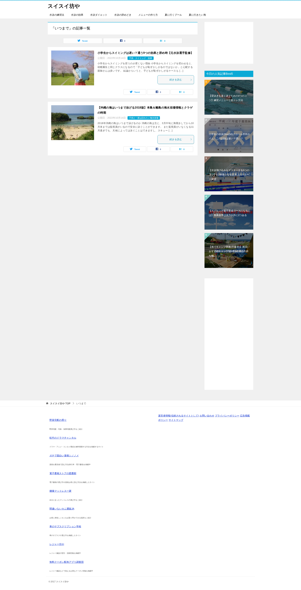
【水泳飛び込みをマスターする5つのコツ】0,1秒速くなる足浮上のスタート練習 (229, 174)
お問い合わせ (207, 415)
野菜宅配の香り (58, 420)
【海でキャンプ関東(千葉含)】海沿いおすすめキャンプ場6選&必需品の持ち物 (229, 251)
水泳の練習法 (56, 14)
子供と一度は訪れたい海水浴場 (143, 118)
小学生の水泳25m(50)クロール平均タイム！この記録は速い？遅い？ (229, 136)
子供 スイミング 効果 (140, 58)
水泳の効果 (77, 14)
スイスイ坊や (64, 6)
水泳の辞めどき (122, 14)
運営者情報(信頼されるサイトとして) (178, 415)
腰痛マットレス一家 (60, 490)
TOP (60, 403)
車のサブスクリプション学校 (65, 526)
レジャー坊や (56, 544)
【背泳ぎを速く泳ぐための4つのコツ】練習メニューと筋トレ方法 (228, 98)
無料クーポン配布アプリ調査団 (66, 562)
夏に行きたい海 (197, 14)
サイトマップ (176, 420)
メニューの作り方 (148, 14)
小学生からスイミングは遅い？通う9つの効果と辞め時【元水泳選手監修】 (146, 52)
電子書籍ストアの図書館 (62, 473)
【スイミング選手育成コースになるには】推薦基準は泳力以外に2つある (229, 213)
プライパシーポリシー (227, 415)
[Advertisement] (229, 42)
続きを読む (175, 79)
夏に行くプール (173, 14)
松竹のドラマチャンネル (62, 437)
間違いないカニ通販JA (61, 508)
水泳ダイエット (98, 14)
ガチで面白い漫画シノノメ (64, 455)
